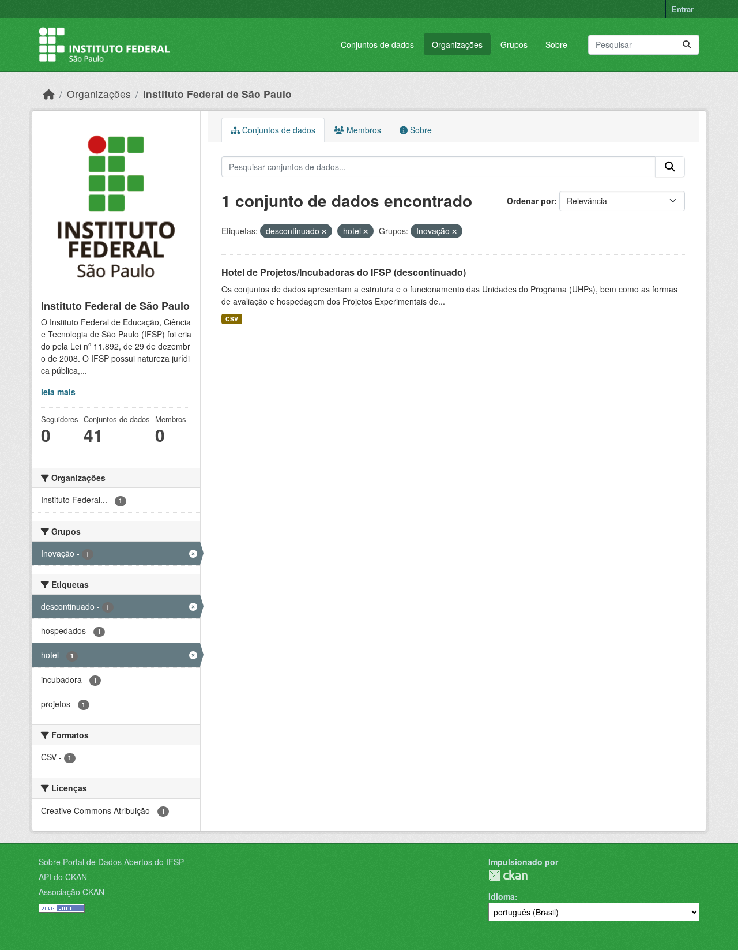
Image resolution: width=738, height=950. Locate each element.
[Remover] (324, 231)
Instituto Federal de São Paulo (217, 94)
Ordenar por (530, 200)
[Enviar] (686, 45)
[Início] (49, 94)
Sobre (556, 44)
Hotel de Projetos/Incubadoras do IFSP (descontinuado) (343, 272)
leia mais (58, 391)
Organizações (457, 44)
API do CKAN (63, 877)
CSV (231, 318)
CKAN (508, 875)
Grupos (514, 44)
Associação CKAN (71, 892)
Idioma (501, 896)
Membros (362, 130)
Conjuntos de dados (377, 44)
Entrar (683, 8)
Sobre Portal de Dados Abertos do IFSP (111, 862)
